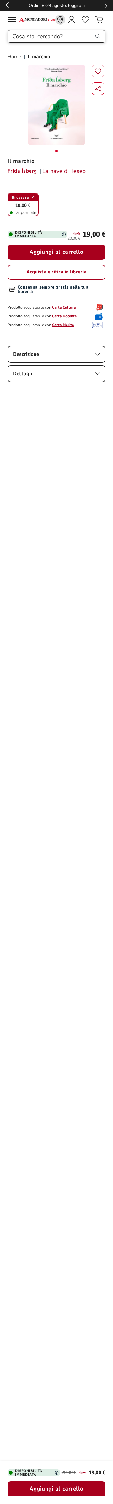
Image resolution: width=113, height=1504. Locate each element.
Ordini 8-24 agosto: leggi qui (57, 5)
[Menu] (13, 20)
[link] (60, 20)
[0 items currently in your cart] (99, 19)
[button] (98, 88)
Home (15, 56)
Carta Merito (63, 324)
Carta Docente (64, 316)
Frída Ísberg (22, 171)
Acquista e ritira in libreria (56, 271)
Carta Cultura (64, 307)
